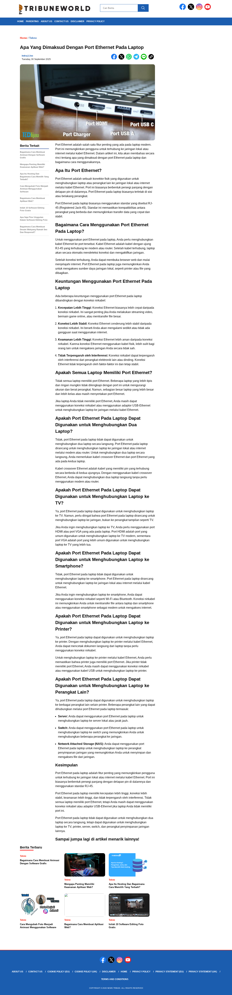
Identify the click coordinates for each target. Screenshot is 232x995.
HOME (20, 21)
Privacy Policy (95, 21)
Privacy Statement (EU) (170, 971)
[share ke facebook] (115, 58)
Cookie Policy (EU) (58, 971)
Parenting (32, 21)
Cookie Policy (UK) (86, 971)
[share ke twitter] (122, 58)
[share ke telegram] (137, 58)
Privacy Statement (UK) (203, 971)
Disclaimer (77, 21)
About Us (46, 21)
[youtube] (208, 9)
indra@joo (27, 56)
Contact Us (61, 21)
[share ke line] (144, 58)
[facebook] (183, 9)
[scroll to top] (222, 989)
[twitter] (191, 9)
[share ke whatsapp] (129, 58)
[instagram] (200, 9)
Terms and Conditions (114, 979)
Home (124, 971)
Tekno (33, 37)
